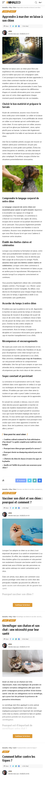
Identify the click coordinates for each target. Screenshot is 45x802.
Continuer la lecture (22, 605)
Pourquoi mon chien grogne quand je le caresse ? (22, 448)
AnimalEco (13, 2)
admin (10, 31)
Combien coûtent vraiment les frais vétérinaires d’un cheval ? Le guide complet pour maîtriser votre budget (22, 441)
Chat (5, 620)
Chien (5, 11)
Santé (12, 11)
